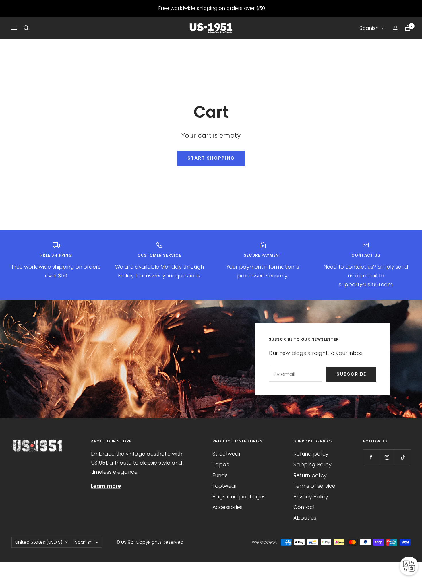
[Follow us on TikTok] (403, 457)
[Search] (26, 27)
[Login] (395, 28)
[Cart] (408, 28)
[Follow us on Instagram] (387, 457)
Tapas (220, 464)
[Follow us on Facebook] (371, 457)
